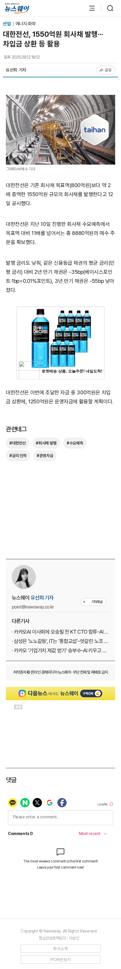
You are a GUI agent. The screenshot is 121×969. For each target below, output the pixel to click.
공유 (108, 70)
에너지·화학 (26, 24)
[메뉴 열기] (89, 8)
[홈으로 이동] (17, 8)
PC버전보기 (61, 959)
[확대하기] (60, 99)
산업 (7, 24)
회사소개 (60, 948)
